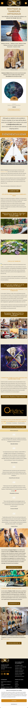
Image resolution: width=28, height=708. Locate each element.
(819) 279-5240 (6, 671)
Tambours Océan (18, 668)
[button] (2, 3)
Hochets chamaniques (19, 673)
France (16, 683)
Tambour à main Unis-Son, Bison (14, 105)
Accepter (14, 700)
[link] (4, 171)
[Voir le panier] (26, 3)
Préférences (14, 704)
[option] (14, 96)
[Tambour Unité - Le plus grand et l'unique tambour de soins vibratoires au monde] (14, 3)
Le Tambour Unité (19, 665)
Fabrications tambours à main (6, 682)
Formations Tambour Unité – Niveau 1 (7, 688)
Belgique (17, 684)
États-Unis (17, 687)
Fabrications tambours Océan (6, 685)
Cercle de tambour (14, 261)
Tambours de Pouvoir (19, 670)
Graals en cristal (18, 674)
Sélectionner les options (14, 109)
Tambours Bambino (19, 671)
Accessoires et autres (19, 676)
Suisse (16, 686)
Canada (16, 681)
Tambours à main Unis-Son (20, 666)
